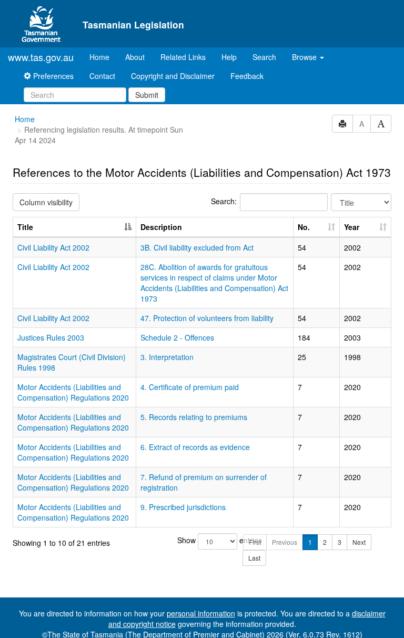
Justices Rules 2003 (50, 337)
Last (254, 557)
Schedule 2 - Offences (177, 337)
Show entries (202, 540)
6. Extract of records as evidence (195, 447)
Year (351, 227)
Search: (224, 201)
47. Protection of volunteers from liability (207, 318)
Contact (102, 76)
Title (25, 227)
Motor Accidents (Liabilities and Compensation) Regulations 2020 (73, 392)
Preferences (52, 76)
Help (229, 57)
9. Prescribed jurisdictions (183, 507)
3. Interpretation (167, 357)
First (255, 541)
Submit (146, 94)
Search (264, 57)
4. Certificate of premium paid (189, 387)
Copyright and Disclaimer (173, 76)
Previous (284, 541)
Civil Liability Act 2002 (53, 247)
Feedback (247, 76)
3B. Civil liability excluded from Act (197, 247)
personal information (201, 613)
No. (304, 227)
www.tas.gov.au (41, 57)
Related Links (183, 57)
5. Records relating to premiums (193, 417)
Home (103, 56)
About (135, 57)
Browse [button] (305, 57)
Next (359, 541)
